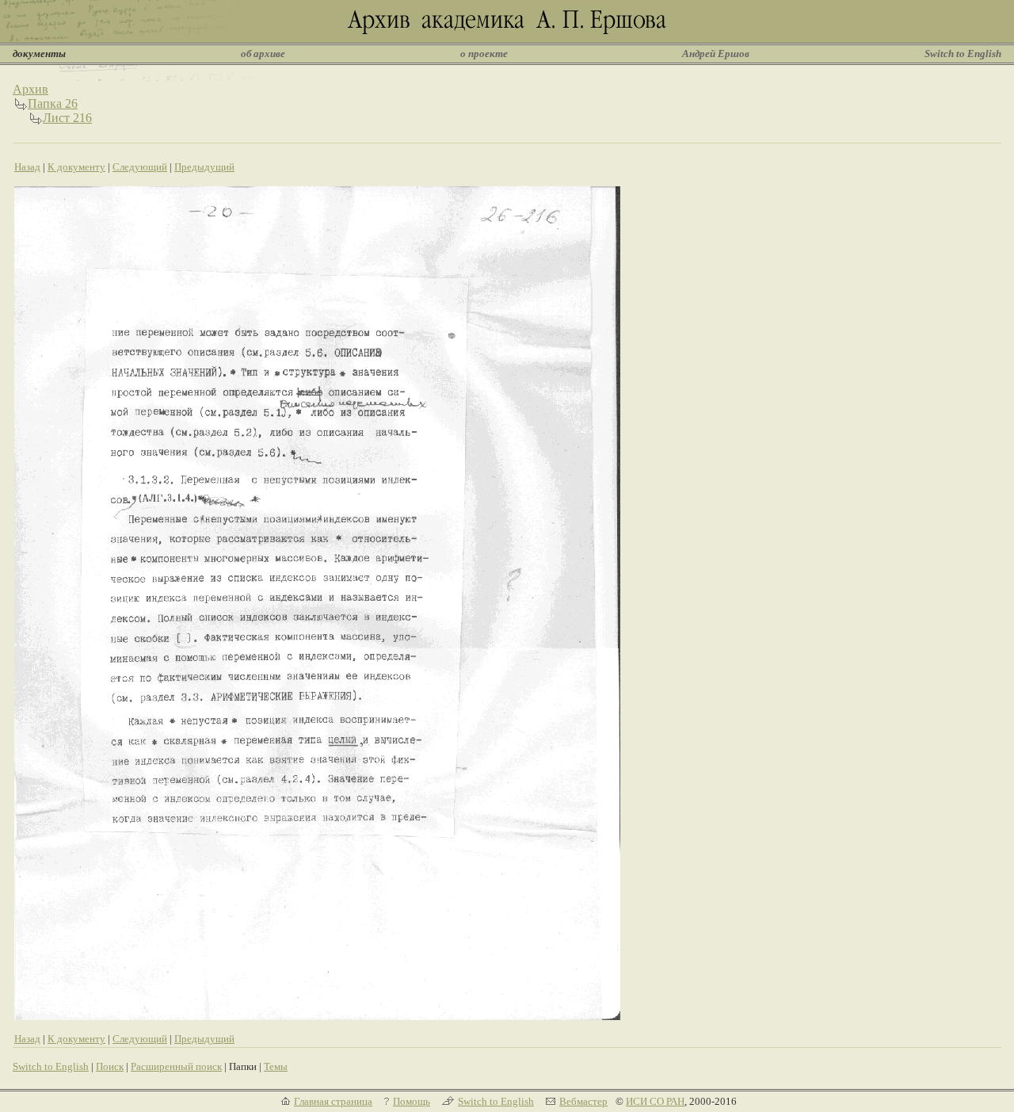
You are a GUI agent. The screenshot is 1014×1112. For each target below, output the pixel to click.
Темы (276, 1066)
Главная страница (333, 1101)
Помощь (411, 1101)
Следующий (139, 167)
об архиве (263, 53)
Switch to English (962, 53)
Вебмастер (583, 1101)
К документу (76, 167)
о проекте (484, 53)
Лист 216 (67, 117)
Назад (27, 167)
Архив (30, 89)
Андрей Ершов (715, 53)
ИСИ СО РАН (655, 1101)
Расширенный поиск (176, 1066)
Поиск (110, 1066)
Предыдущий (204, 167)
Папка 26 (53, 103)
